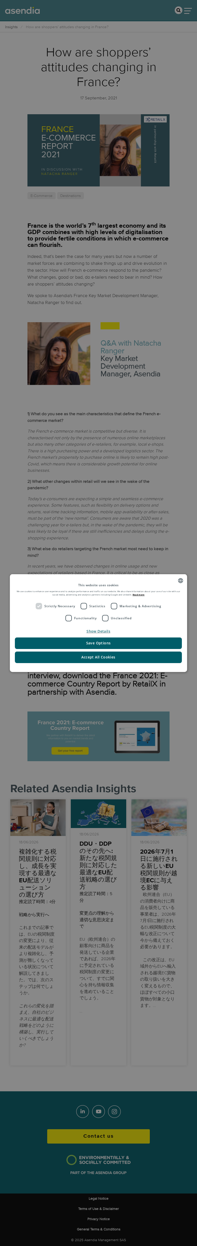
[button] (98, 631)
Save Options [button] (98, 643)
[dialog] (98, 623)
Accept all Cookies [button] (98, 657)
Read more (139, 594)
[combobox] (180, 580)
